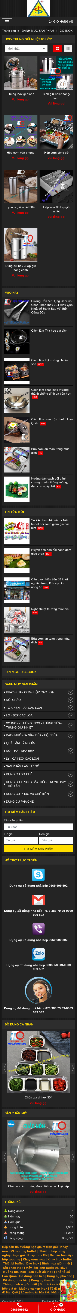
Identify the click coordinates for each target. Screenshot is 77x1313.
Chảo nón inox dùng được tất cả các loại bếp (38, 1186)
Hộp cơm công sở (56, 152)
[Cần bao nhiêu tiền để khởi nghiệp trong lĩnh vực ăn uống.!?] (17, 590)
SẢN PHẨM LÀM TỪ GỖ (22, 766)
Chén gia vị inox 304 (38, 1097)
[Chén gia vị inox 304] (38, 1062)
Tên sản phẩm (14, 820)
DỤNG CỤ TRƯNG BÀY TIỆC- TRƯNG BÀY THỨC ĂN (36, 784)
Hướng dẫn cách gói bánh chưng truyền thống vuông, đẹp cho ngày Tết (49, 482)
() (63, 21)
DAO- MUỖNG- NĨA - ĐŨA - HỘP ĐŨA (32, 735)
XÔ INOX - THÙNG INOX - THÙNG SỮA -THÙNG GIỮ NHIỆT (34, 725)
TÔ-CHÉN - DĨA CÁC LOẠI (24, 707)
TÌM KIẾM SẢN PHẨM (38, 849)
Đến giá (44, 834)
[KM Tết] (68, 1292)
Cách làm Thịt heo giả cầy (49, 330)
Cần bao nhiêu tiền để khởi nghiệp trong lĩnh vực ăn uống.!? (49, 583)
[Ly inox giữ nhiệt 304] (20, 186)
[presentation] (4, 1068)
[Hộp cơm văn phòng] (20, 132)
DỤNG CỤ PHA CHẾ (20, 801)
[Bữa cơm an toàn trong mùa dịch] (17, 460)
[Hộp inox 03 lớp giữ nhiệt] (56, 186)
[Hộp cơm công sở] (56, 132)
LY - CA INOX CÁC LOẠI (22, 758)
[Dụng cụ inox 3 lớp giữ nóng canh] (20, 245)
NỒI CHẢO (13, 700)
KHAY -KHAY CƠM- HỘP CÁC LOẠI (30, 692)
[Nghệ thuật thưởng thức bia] (17, 620)
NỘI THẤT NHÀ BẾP (20, 750)
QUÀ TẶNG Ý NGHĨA (20, 743)
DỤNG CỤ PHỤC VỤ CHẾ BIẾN (27, 794)
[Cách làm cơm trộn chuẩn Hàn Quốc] (17, 430)
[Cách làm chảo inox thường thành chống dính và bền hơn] (17, 400)
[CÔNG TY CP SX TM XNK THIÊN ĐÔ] (38, 8)
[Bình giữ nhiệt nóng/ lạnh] (56, 73)
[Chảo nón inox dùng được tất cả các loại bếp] (38, 1151)
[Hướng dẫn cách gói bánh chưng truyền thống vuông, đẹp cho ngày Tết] (17, 489)
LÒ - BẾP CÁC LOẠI (19, 715)
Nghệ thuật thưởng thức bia (50, 609)
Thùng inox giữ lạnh (20, 94)
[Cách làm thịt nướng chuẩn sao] (17, 371)
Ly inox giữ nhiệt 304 (21, 207)
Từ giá (8, 834)
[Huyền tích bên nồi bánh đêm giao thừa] (17, 560)
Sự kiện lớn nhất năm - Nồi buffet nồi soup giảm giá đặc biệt (50, 524)
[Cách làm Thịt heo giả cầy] (17, 341)
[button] (26, 48)
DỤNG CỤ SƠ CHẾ (19, 774)
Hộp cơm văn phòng (20, 152)
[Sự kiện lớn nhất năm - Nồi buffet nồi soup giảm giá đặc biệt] (17, 531)
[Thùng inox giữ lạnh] (20, 73)
